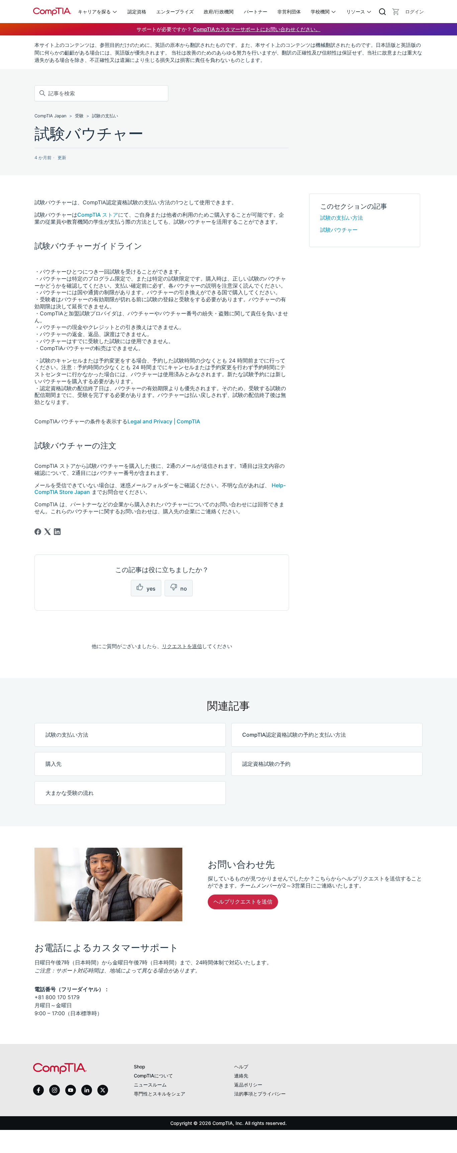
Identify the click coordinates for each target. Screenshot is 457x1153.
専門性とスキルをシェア (159, 1093)
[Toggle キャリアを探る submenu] (114, 11)
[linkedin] (86, 1090)
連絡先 (241, 1075)
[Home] (52, 11)
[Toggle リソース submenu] (369, 11)
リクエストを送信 (182, 646)
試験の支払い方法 (341, 217)
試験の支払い (105, 115)
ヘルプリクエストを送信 (242, 901)
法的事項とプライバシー (260, 1093)
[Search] (382, 11)
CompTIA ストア (97, 214)
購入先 (53, 763)
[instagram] (54, 1090)
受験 (79, 115)
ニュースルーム (150, 1084)
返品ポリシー (248, 1084)
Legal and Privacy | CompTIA (163, 421)
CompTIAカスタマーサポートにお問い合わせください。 (257, 29)
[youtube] (70, 1090)
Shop (139, 1066)
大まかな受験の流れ (69, 793)
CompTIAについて (153, 1075)
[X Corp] (47, 531)
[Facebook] (37, 531)
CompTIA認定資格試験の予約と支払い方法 (294, 734)
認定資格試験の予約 (266, 763)
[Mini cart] (396, 11)
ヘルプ (241, 1066)
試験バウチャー (339, 229)
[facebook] (38, 1090)
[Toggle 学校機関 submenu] (333, 11)
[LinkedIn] (57, 531)
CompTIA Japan (50, 115)
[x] (102, 1090)
